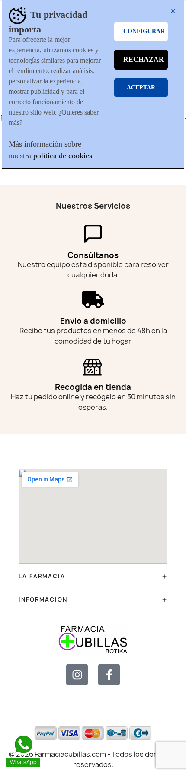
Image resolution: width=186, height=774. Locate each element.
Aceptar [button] (141, 87)
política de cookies (62, 155)
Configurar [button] (144, 31)
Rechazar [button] (143, 59)
